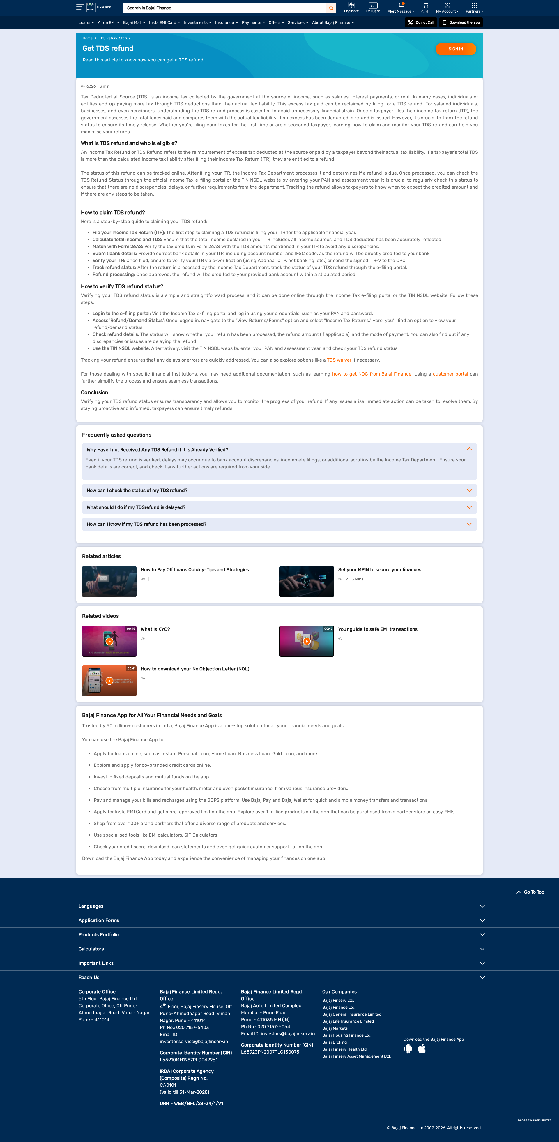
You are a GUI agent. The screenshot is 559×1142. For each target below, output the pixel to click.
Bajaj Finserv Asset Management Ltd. (356, 1056)
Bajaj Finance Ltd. (338, 1007)
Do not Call (425, 22)
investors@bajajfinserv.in (288, 1033)
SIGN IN (456, 49)
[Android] (408, 1049)
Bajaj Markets (335, 1028)
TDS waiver (339, 360)
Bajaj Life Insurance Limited (348, 1021)
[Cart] (425, 5)
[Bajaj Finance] (98, 7)
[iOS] (422, 1049)
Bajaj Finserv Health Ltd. (345, 1049)
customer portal (450, 374)
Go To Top (534, 892)
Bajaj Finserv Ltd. (338, 1000)
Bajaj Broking (334, 1042)
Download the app (465, 22)
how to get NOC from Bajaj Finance (372, 374)
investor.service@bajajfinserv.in (194, 1041)
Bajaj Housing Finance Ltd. (347, 1035)
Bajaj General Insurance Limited (351, 1014)
